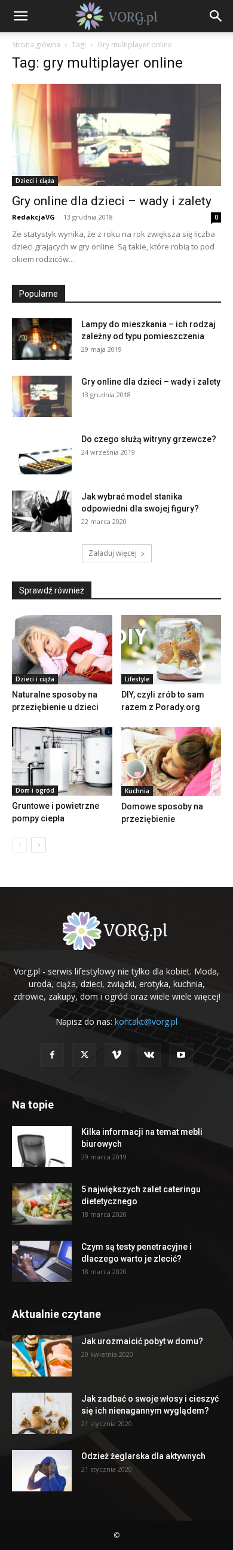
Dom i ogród (35, 790)
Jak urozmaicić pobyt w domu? (142, 1341)
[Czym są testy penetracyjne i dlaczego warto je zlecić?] (42, 1261)
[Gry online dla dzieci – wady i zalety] (116, 135)
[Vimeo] (116, 1055)
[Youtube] (181, 1055)
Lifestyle (137, 679)
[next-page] (38, 845)
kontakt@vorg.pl (146, 1021)
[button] (20, 16)
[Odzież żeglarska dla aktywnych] (42, 1470)
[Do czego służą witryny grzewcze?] (42, 453)
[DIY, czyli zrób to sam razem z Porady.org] (171, 649)
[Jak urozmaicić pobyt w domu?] (42, 1356)
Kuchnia (137, 791)
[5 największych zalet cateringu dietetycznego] (42, 1204)
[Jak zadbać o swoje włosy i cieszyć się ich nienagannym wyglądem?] (42, 1413)
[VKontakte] (149, 1055)
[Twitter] (84, 1055)
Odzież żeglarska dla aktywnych (143, 1456)
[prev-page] (19, 845)
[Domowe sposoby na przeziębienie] (171, 761)
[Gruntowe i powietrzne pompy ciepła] (62, 761)
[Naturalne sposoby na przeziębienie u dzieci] (62, 649)
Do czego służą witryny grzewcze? (148, 439)
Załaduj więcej (112, 553)
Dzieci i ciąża (35, 180)
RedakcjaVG (33, 216)
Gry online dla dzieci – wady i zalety (111, 201)
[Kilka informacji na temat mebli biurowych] (42, 1146)
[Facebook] (52, 1055)
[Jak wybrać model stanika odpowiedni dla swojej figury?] (42, 511)
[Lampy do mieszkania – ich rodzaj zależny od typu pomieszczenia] (42, 339)
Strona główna (36, 44)
